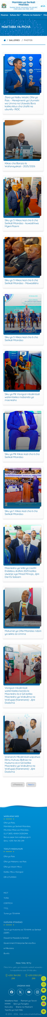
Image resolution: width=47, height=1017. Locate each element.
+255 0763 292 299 (34, 977)
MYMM (7, 1004)
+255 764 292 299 (14, 977)
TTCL (6, 908)
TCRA (6, 898)
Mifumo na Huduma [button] (31, 15)
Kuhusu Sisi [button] (15, 15)
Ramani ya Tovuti (29, 1000)
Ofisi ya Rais (9, 856)
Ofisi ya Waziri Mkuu (13, 866)
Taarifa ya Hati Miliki (14, 1010)
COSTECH (8, 903)
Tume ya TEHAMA (12, 913)
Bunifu (7, 953)
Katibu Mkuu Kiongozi (13, 872)
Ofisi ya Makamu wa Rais (15, 861)
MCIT (6, 893)
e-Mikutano (9, 948)
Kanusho (9, 1007)
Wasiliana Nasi (11, 1000)
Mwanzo (4, 15)
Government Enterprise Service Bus (20, 943)
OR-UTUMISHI (10, 877)
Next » (31, 784)
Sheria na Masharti (24, 1007)
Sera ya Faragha (21, 1004)
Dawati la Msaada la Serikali (16, 938)
